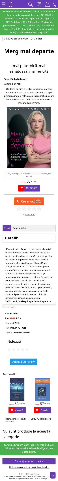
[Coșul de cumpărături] (39, 4)
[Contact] (54, 4)
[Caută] (30, 4)
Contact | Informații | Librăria (29, 461)
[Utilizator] (47, 4)
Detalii (7, 228)
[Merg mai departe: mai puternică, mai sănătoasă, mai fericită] (29, 137)
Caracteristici (19, 228)
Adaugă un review (23, 361)
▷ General (36, 38)
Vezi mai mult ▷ (8, 307)
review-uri (30, 214)
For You (16, 84)
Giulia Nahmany (19, 79)
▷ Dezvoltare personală (16, 38)
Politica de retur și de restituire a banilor (29, 467)
